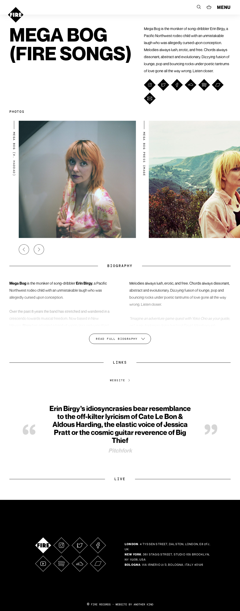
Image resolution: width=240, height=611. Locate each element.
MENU (224, 7)
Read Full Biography (117, 339)
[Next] (39, 249)
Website (117, 380)
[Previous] (24, 249)
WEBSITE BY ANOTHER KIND (134, 604)
